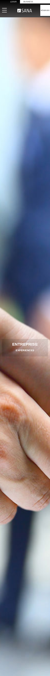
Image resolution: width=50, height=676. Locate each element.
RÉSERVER (45, 10)
